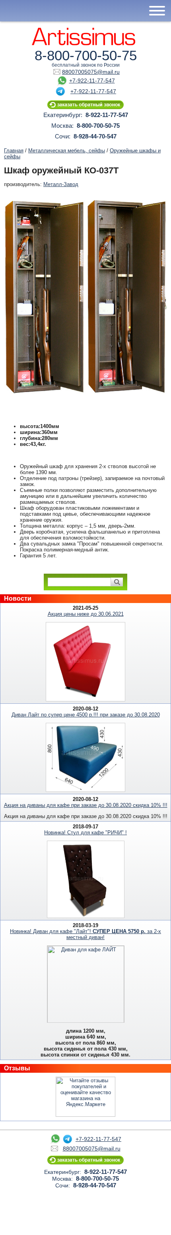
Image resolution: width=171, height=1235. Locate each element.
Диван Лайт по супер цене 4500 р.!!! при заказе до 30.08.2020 (86, 715)
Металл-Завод (60, 184)
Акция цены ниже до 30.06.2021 (86, 614)
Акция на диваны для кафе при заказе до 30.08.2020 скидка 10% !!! (85, 805)
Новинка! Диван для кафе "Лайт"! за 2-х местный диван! (85, 934)
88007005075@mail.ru (91, 72)
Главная (13, 151)
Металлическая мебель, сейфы (66, 151)
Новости (17, 598)
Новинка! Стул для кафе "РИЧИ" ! (85, 832)
